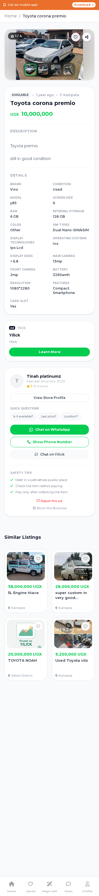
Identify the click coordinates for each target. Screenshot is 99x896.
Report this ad (51, 501)
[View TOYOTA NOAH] (26, 649)
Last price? (48, 416)
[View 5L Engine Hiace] (26, 581)
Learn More (50, 352)
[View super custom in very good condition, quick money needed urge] (73, 581)
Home (10, 16)
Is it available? (23, 416)
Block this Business (52, 508)
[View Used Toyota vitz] (73, 649)
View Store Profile (49, 398)
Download (82, 5)
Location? (71, 416)
